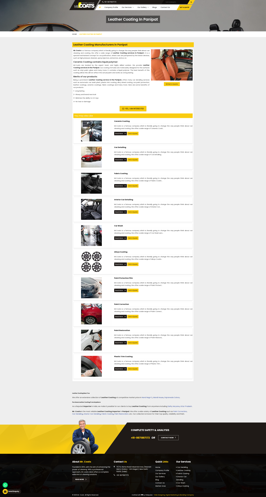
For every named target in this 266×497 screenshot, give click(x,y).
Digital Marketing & (172, 495)
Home (74, 34)
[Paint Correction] (91, 314)
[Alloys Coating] (91, 261)
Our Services (127, 7)
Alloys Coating (120, 252)
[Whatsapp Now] (5, 485)
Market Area (160, 486)
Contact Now (167, 438)
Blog (157, 480)
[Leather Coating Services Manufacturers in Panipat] (172, 65)
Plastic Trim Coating (123, 356)
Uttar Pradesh (186, 406)
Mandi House (158, 397)
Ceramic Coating (122, 121)
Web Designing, (159, 495)
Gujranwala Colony (172, 397)
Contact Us (165, 7)
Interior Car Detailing (123, 199)
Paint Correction (121, 304)
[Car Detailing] (91, 157)
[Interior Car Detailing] (91, 209)
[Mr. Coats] (84, 5)
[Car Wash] (91, 235)
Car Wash (118, 226)
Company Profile (111, 7)
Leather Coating (183, 470)
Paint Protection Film (123, 278)
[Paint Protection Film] (91, 287)
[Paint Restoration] (91, 340)
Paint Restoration (122, 330)
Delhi (170, 406)
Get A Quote (172, 84)
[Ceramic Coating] (91, 131)
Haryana (175, 406)
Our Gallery (142, 7)
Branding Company (187, 495)
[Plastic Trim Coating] (91, 366)
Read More (119, 134)
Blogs (154, 7)
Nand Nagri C (147, 397)
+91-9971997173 (110, 2)
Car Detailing (120, 147)
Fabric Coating (121, 173)
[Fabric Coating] (91, 183)
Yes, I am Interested (134, 108)
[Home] (100, 7)
